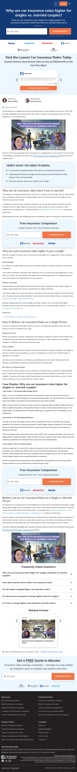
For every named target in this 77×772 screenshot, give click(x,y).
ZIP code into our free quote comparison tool (18, 530)
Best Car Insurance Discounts (48, 704)
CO (15, 749)
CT (17, 749)
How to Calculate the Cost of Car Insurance (53, 715)
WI (51, 752)
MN (57, 749)
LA (44, 749)
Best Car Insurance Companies (12, 704)
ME (46, 749)
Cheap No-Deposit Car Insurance (13, 729)
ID (31, 749)
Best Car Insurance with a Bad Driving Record (17, 740)
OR (20, 752)
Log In (63, 4)
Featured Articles (45, 697)
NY (7, 752)
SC (27, 752)
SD (29, 752)
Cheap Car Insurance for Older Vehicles (15, 736)
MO (62, 749)
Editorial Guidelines (45, 729)
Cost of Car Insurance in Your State (14, 715)
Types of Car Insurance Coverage (50, 701)
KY (42, 749)
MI (54, 749)
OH (15, 752)
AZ (7, 749)
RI (25, 752)
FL (25, 749)
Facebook (3, 761)
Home (7, 652)
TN (32, 752)
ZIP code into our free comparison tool (46, 156)
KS (39, 749)
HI (29, 749)
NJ (2, 752)
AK (5, 749)
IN (35, 749)
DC (22, 749)
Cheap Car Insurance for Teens (12, 732)
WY (53, 752)
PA (23, 752)
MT (65, 749)
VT (39, 752)
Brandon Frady (36, 101)
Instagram (10, 761)
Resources (6, 697)
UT (37, 752)
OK (18, 752)
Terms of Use (67, 36)
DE (20, 749)
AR (10, 749)
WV (48, 752)
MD (49, 749)
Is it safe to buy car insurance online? (51, 711)
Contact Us (42, 740)
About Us (41, 725)
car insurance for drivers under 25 (51, 210)
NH (73, 749)
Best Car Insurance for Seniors (12, 725)
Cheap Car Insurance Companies (13, 708)
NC (10, 752)
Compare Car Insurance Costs (51, 652)
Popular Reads (8, 722)
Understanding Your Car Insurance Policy (24, 652)
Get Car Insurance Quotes (10, 701)
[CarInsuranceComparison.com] (11, 757)
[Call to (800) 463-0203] (56, 4)
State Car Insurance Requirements (50, 708)
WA (45, 752)
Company (42, 722)
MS (60, 749)
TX (34, 752)
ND (12, 752)
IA (37, 749)
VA (42, 752)
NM (5, 752)
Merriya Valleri (13, 101)
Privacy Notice (43, 732)
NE (68, 749)
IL (33, 749)
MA (52, 749)
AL (3, 749)
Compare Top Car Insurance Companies (15, 711)
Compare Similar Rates (38, 88)
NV (70, 749)
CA (12, 749)
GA (27, 749)
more (54, 80)
